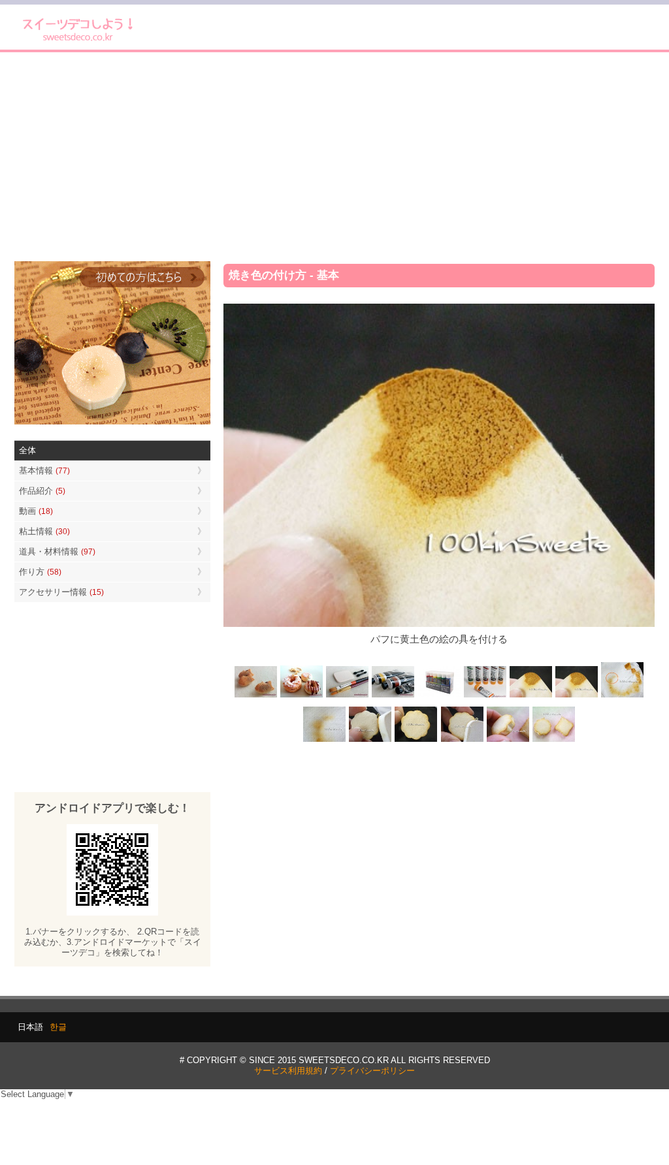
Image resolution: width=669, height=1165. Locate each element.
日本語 (30, 1027)
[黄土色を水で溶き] (530, 696)
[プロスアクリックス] (439, 696)
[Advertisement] (334, 156)
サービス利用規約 (288, 1071)
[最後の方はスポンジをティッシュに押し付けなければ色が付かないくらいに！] (325, 740)
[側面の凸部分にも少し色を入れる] (507, 740)
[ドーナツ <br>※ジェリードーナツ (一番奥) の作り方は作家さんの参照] (302, 696)
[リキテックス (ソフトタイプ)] (485, 696)
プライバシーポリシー (372, 1071)
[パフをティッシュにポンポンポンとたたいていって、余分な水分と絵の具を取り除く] (622, 696)
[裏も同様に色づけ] (416, 740)
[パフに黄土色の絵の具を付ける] (576, 696)
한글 (58, 1027)
